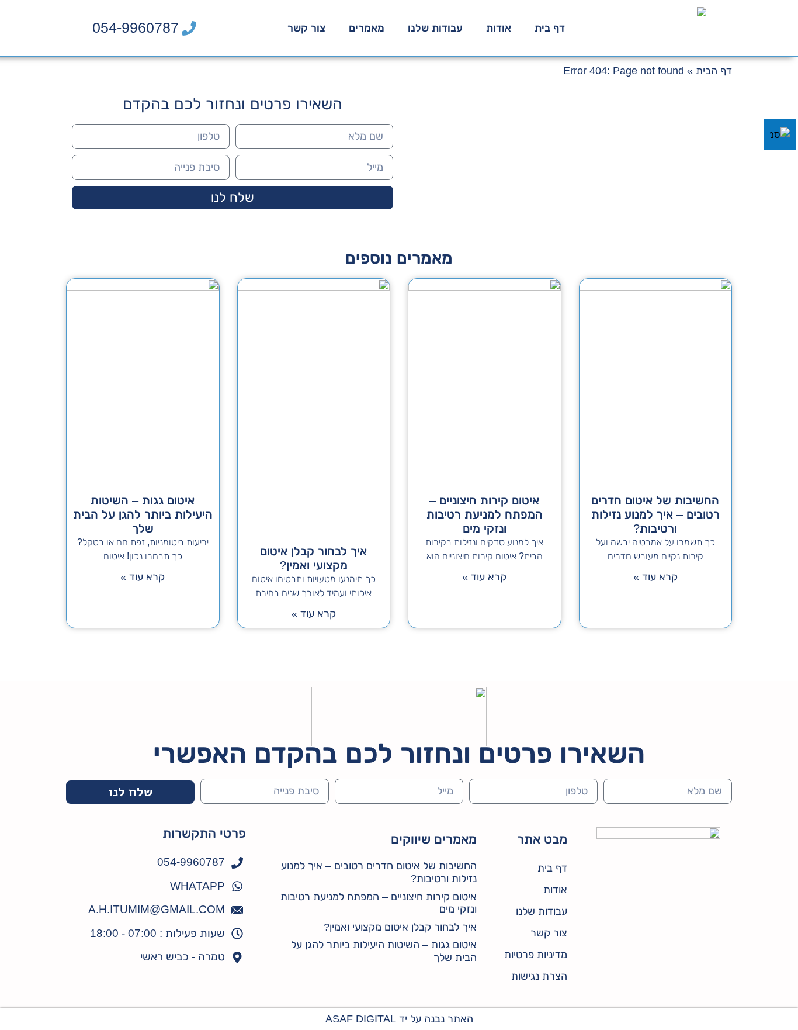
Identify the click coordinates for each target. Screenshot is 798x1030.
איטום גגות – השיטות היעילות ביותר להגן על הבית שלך (143, 514)
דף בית (550, 28)
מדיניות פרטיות (535, 954)
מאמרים (366, 28)
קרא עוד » (655, 577)
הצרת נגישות (539, 976)
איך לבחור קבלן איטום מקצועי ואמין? (400, 927)
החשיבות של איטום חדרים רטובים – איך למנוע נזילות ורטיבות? (655, 514)
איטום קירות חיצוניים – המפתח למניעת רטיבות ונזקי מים (484, 514)
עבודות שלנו (435, 28)
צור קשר (306, 28)
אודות (498, 28)
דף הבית (714, 71)
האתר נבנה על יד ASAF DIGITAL (399, 1019)
